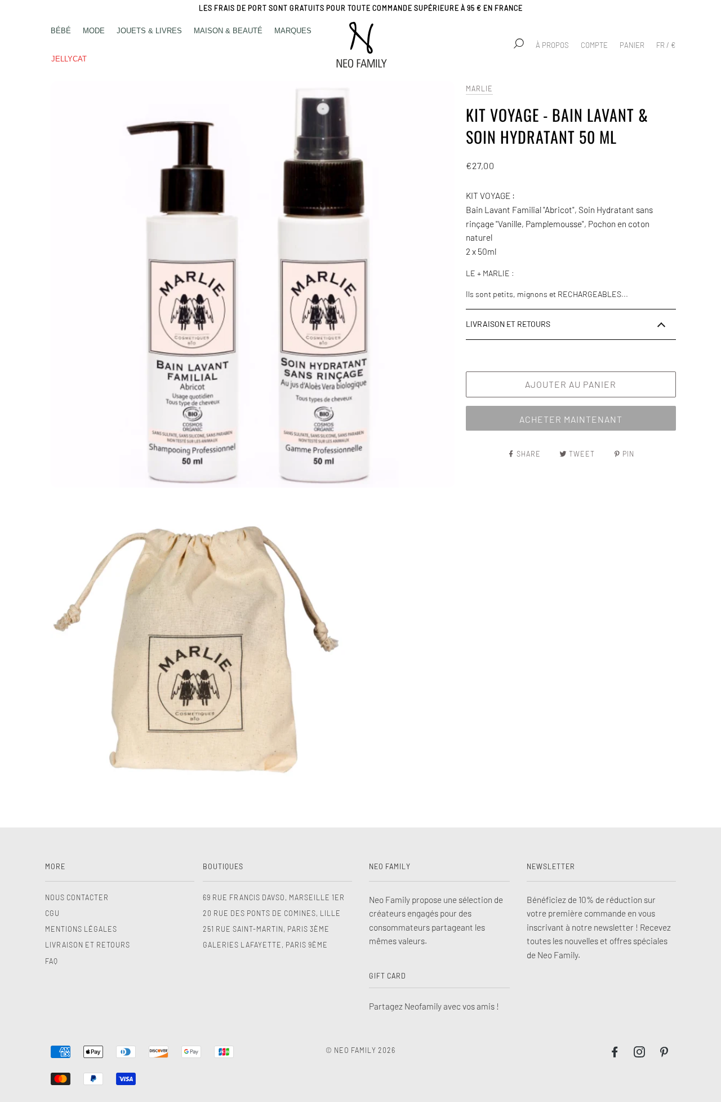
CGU (52, 913)
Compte (594, 45)
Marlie (479, 88)
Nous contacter (77, 897)
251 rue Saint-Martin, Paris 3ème (266, 929)
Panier (632, 45)
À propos (552, 45)
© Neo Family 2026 (360, 1050)
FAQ (51, 961)
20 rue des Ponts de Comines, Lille (272, 913)
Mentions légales (81, 929)
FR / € (665, 45)
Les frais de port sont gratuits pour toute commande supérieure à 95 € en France (361, 8)
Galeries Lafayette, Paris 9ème (265, 945)
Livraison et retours (87, 945)
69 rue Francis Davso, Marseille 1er (274, 897)
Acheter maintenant (570, 419)
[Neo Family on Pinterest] (664, 1053)
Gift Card (387, 976)
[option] (253, 284)
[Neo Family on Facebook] (615, 1053)
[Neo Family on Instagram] (640, 1053)
